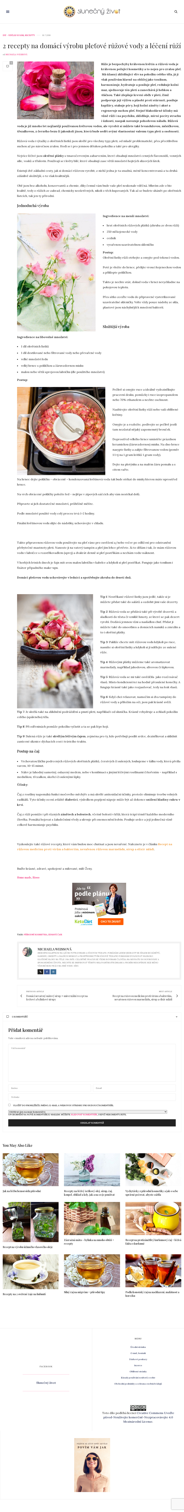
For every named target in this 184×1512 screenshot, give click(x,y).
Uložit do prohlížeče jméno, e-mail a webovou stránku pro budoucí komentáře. (63, 1105)
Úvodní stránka (138, 1347)
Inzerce (138, 1365)
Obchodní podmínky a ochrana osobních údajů (138, 1383)
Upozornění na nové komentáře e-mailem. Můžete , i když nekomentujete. (67, 1114)
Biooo (36, 877)
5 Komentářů (20, 1016)
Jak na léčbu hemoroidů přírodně (22, 1191)
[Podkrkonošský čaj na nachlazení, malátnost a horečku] (153, 1270)
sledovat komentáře (84, 1114)
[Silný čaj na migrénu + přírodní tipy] (92, 1270)
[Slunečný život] (92, 11)
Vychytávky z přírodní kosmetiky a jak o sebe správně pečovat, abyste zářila (151, 1192)
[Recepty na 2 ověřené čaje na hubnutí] (31, 1271)
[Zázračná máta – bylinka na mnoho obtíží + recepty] (92, 1218)
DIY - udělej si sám (13, 35)
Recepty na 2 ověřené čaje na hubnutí (24, 1294)
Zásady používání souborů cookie (138, 1377)
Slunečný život (46, 1383)
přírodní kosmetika (35, 934)
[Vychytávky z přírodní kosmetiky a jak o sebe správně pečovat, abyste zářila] (153, 1169)
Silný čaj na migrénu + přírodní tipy (84, 1292)
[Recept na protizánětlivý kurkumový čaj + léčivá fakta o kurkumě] (153, 1218)
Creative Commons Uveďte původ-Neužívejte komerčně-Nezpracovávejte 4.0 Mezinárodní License (138, 1417)
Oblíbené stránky (138, 1371)
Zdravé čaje (55, 934)
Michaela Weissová (16, 54)
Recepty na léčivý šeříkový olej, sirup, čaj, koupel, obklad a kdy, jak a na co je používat (89, 1192)
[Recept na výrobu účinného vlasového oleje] (31, 1222)
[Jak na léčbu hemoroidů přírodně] (31, 1169)
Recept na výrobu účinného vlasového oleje (28, 1247)
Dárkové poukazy (138, 1359)
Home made (24, 877)
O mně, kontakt (138, 1353)
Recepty (30, 35)
